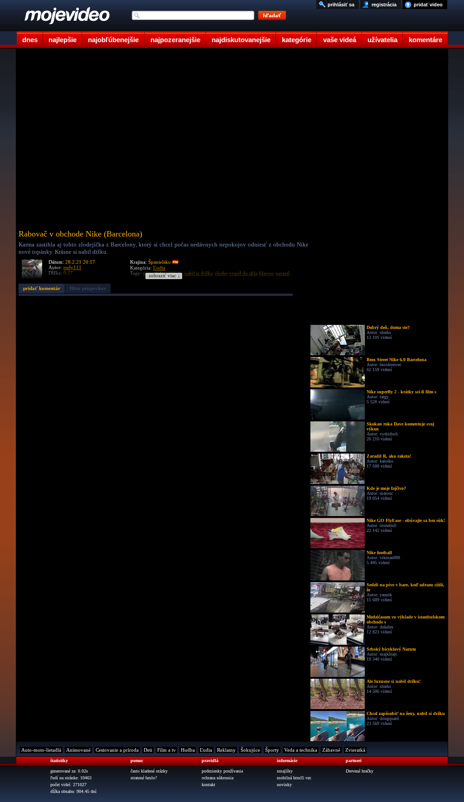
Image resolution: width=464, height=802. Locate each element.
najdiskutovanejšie (241, 39)
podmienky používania (222, 770)
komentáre (425, 39)
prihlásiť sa (341, 4)
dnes (30, 39)
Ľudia (206, 750)
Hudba (188, 750)
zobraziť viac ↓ (164, 275)
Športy (272, 750)
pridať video (428, 4)
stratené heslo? (143, 777)
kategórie (296, 39)
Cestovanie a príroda (117, 750)
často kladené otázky (149, 770)
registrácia (384, 4)
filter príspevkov (88, 288)
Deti (148, 750)
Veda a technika (300, 750)
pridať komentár (41, 288)
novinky (284, 784)
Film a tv (166, 750)
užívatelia (382, 39)
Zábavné (331, 750)
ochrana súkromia (217, 777)
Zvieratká (355, 750)
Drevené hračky (359, 770)
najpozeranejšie (175, 39)
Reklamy (226, 750)
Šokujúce (250, 750)
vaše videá (339, 39)
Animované (78, 750)
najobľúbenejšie (113, 39)
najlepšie (62, 39)
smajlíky (285, 770)
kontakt (208, 784)
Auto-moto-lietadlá (41, 750)
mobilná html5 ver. (294, 777)
